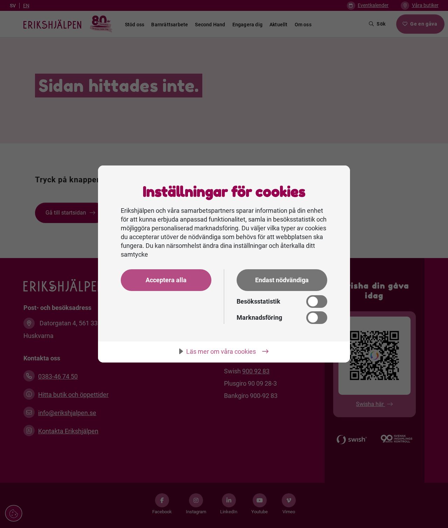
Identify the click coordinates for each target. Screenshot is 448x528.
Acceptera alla (166, 280)
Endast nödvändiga (282, 280)
